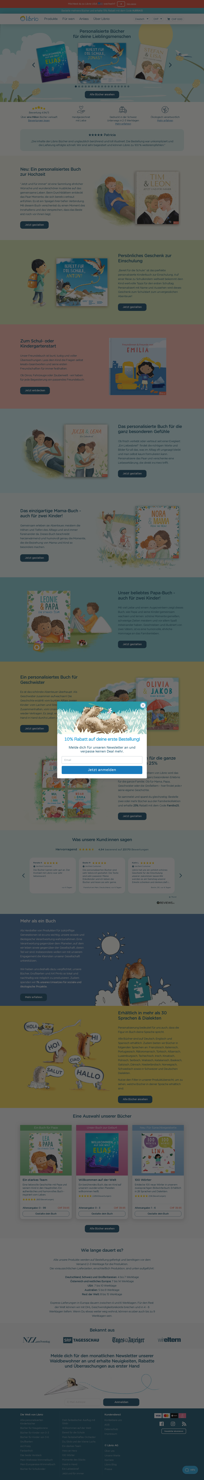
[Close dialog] (143, 705)
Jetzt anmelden (102, 770)
